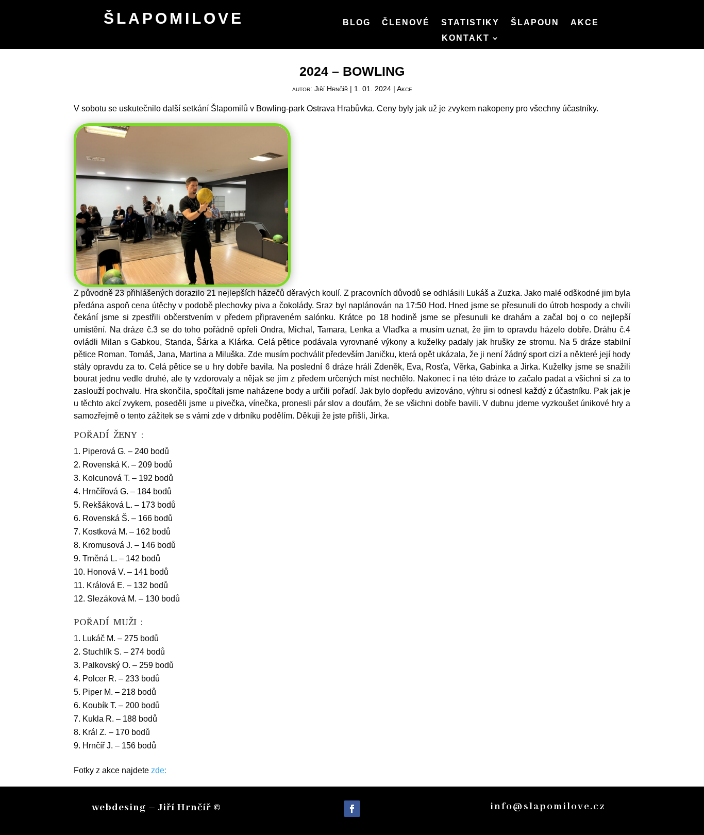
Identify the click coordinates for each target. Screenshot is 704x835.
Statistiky (470, 23)
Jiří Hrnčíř (331, 89)
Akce (585, 23)
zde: (158, 770)
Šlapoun (535, 23)
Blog (357, 23)
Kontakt (466, 38)
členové (406, 23)
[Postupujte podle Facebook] (352, 808)
